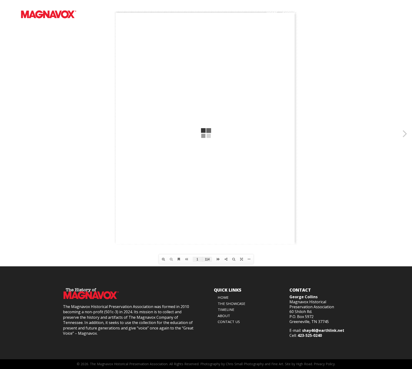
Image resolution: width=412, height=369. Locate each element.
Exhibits (338, 12)
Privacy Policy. (324, 364)
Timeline (316, 12)
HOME (223, 297)
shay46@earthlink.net (323, 330)
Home (272, 12)
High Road (304, 364)
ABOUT (224, 315)
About (362, 12)
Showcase (293, 12)
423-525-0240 (310, 335)
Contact (382, 12)
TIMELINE (226, 309)
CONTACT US (229, 321)
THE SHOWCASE (231, 303)
